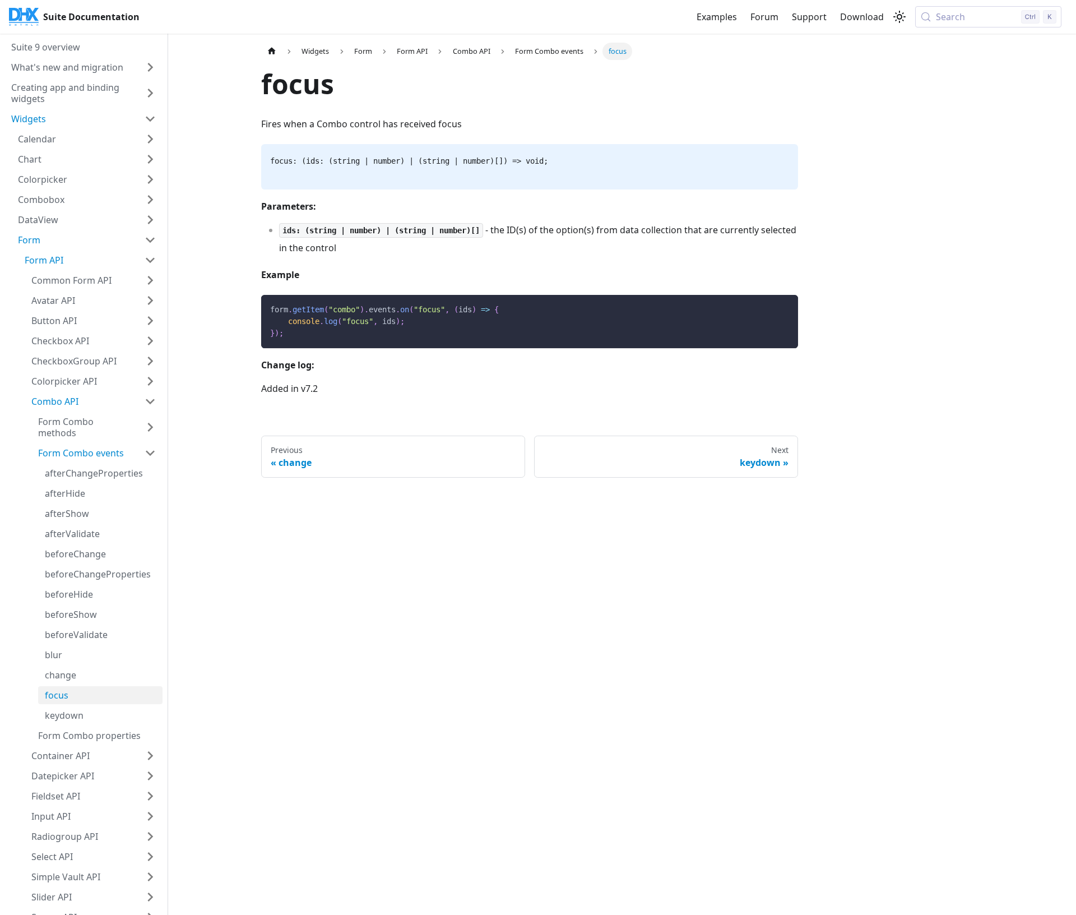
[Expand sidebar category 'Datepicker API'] (150, 776)
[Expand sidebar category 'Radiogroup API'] (150, 836)
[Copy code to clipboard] (784, 308)
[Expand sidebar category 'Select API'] (150, 857)
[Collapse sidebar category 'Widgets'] (150, 119)
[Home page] (271, 51)
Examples (717, 17)
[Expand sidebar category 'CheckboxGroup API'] (150, 361)
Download (862, 17)
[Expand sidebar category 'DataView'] (150, 220)
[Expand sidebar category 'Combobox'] (150, 200)
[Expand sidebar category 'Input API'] (150, 816)
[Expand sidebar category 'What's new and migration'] (150, 67)
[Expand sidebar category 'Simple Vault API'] (150, 877)
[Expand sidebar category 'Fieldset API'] (150, 796)
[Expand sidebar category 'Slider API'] (150, 897)
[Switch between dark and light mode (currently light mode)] (899, 17)
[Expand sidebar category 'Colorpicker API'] (150, 381)
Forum (764, 17)
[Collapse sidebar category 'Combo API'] (150, 401)
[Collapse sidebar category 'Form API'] (150, 260)
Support (809, 17)
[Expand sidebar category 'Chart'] (150, 159)
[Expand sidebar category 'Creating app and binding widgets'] (150, 93)
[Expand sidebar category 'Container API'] (150, 756)
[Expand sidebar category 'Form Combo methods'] (150, 427)
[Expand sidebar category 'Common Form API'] (150, 280)
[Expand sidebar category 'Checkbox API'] (150, 341)
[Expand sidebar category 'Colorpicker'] (150, 179)
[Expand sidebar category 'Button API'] (150, 321)
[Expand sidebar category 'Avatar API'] (150, 300)
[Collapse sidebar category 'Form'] (150, 240)
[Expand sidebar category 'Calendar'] (150, 139)
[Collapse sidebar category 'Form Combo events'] (150, 453)
